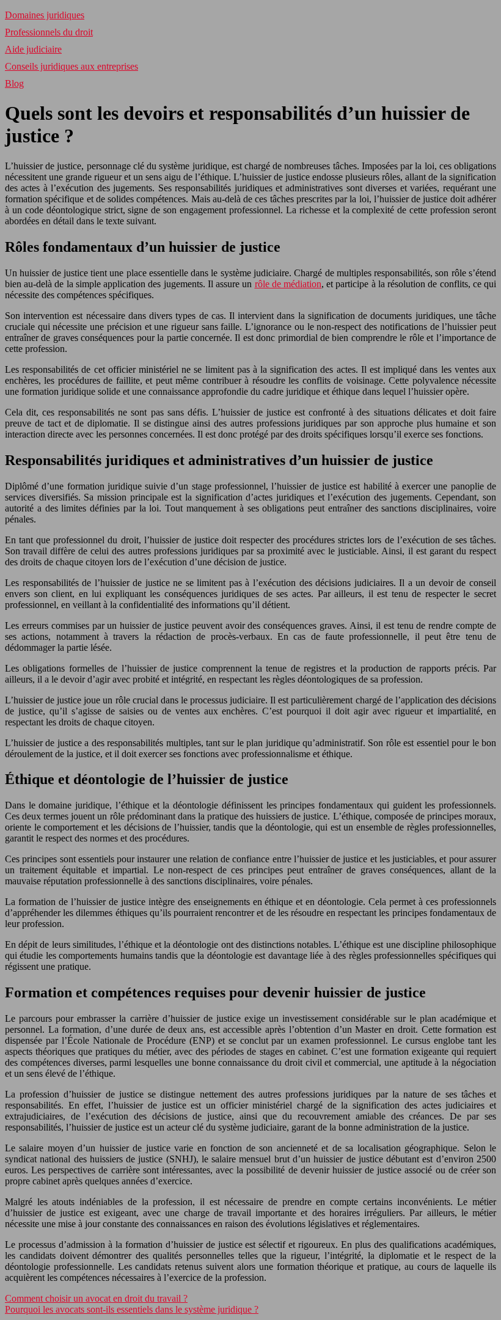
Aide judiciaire (33, 49)
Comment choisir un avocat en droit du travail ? (96, 1298)
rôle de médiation (288, 284)
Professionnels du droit (49, 32)
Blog (14, 83)
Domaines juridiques (44, 15)
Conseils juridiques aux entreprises (71, 66)
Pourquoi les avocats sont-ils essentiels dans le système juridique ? (131, 1309)
